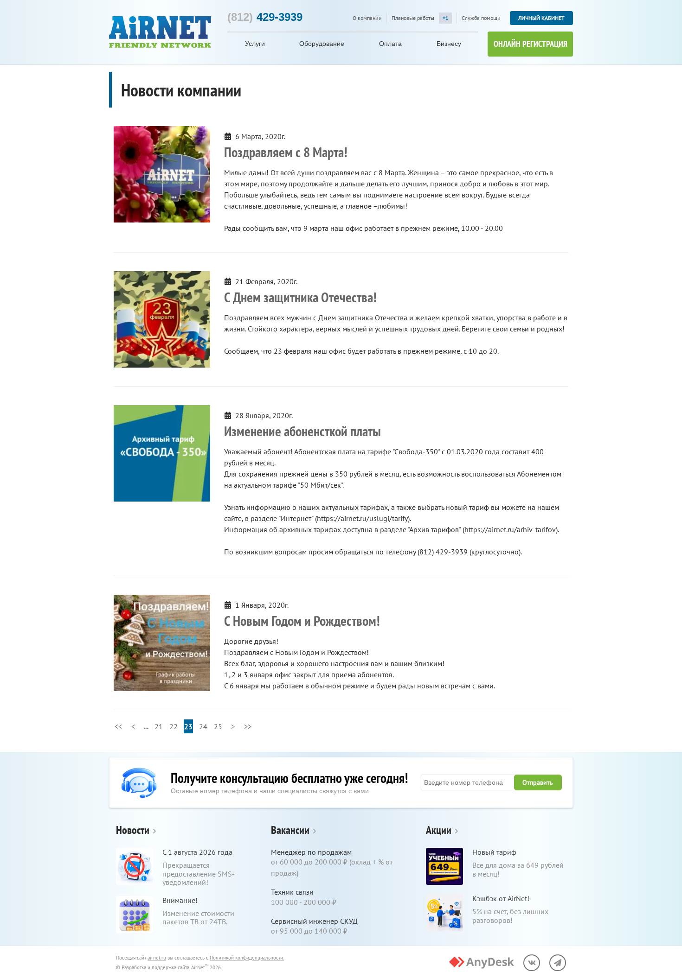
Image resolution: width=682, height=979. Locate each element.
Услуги (255, 43)
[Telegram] (557, 962)
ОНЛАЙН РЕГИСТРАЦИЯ (530, 43)
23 (188, 726)
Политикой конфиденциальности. (247, 957)
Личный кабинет (541, 17)
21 (158, 726)
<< (118, 726)
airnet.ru (157, 957)
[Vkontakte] (531, 962)
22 (173, 726)
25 (218, 726)
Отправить (537, 782)
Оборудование (321, 43)
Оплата (390, 43)
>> (247, 726)
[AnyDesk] (481, 962)
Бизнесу (449, 43)
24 (203, 726)
